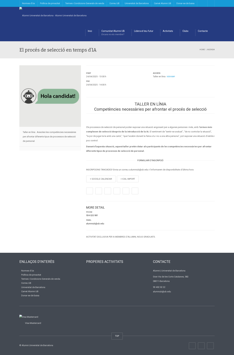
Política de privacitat (50, 3)
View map (170, 77)
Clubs (185, 31)
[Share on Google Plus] (116, 191)
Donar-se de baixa (185, 3)
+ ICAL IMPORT (128, 179)
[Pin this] (125, 191)
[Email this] (135, 191)
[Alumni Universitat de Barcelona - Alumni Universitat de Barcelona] (53, 15)
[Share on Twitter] (98, 191)
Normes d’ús (28, 3)
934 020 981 (92, 215)
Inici (90, 31)
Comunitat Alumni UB (113, 33)
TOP (117, 336)
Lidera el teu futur (143, 31)
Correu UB (114, 3)
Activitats (168, 31)
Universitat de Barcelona (137, 3)
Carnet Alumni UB (162, 3)
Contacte (203, 31)
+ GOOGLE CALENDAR (101, 179)
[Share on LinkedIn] (107, 191)
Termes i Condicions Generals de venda (84, 3)
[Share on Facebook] (89, 191)
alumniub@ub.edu (95, 223)
